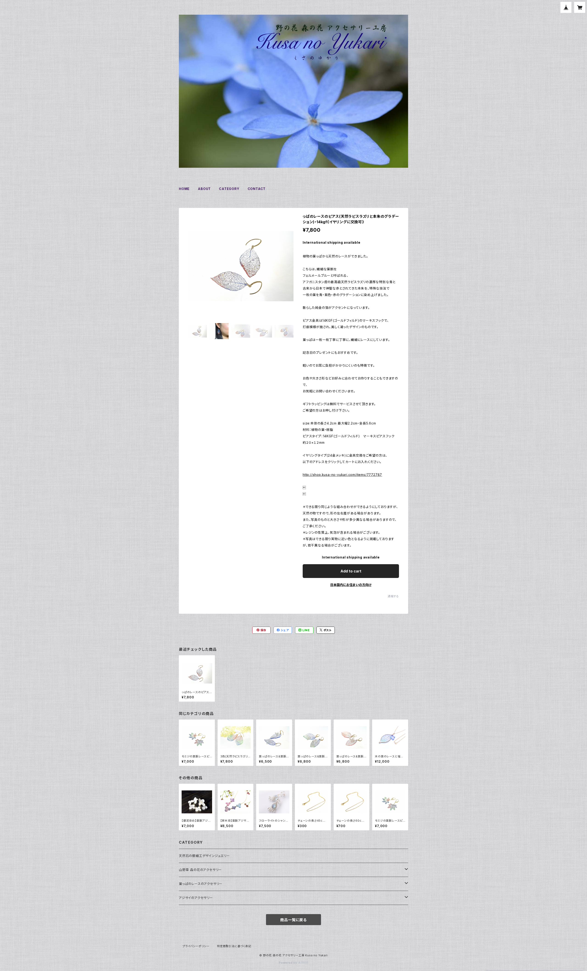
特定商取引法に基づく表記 (234, 946)
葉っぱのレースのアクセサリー (200, 884)
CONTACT (257, 189)
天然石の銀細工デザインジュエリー (204, 856)
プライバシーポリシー (196, 946)
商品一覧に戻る (293, 920)
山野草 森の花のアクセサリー (200, 870)
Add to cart (351, 571)
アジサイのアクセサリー (196, 898)
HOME (184, 189)
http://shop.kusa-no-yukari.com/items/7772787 (342, 475)
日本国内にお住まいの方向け (350, 585)
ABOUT (204, 189)
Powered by (288, 962)
